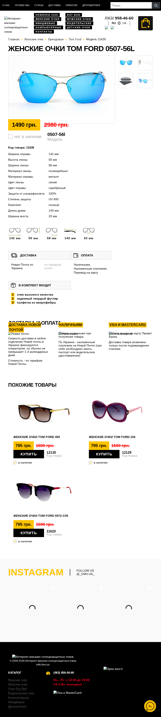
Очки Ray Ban (17, 688)
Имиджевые (45, 23)
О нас (6, 5)
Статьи (38, 5)
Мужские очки (79, 19)
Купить (29, 454)
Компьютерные (48, 27)
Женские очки (48, 19)
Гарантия (71, 5)
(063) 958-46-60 (63, 672)
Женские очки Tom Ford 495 (36, 437)
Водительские (79, 23)
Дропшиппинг (91, 5)
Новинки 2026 (47, 15)
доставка (54, 5)
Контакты (44, 31)
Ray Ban (73, 15)
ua (124, 23)
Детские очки (78, 27)
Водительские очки (21, 693)
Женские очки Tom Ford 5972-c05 (40, 515)
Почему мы (22, 5)
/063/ (119, 18)
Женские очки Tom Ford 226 (112, 437)
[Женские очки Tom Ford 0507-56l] (61, 90)
